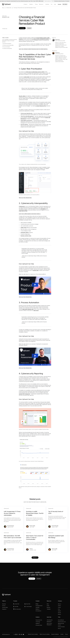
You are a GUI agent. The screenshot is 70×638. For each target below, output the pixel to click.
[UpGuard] (6, 4)
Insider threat (23, 227)
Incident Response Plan (41, 105)
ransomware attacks (23, 210)
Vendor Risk (17, 603)
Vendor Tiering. (35, 118)
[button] (5, 7)
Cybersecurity (8, 7)
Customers (47, 4)
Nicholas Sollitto (32, 525)
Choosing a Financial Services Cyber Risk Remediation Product (25, 7)
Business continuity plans (26, 235)
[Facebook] (17, 634)
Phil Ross (31, 548)
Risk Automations (18, 609)
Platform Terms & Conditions (45, 634)
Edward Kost (57, 39)
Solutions (31, 4)
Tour (51, 4)
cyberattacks (43, 208)
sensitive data (35, 270)
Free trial (59, 4)
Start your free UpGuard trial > (25, 197)
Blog (3, 7)
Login (55, 4)
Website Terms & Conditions (33, 634)
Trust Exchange (29, 606)
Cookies (61, 634)
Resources (41, 4)
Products (25, 4)
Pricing (36, 4)
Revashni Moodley (10, 525)
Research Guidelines (55, 634)
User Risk (16, 606)
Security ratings (22, 96)
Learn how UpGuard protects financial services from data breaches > (33, 48)
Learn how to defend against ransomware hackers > (30, 213)
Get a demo (65, 4)
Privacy (66, 634)
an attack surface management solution (40, 38)
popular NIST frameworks (24, 393)
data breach (36, 310)
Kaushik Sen (57, 52)
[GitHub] (19, 634)
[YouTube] (23, 634)
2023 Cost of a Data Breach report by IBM (35, 71)
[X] (14, 634)
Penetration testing (24, 232)
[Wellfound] (21, 634)
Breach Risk (28, 603)
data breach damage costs (28, 309)
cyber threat (26, 76)
